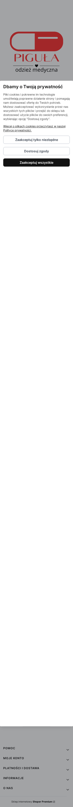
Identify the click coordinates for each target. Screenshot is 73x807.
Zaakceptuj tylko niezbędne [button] (36, 140)
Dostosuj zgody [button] (36, 151)
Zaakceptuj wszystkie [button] (36, 163)
